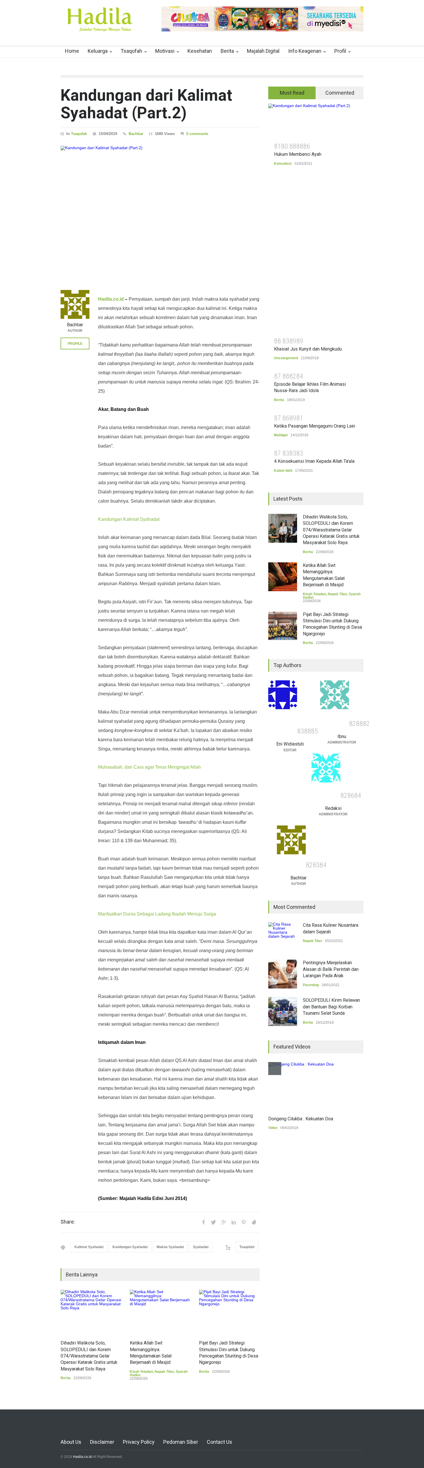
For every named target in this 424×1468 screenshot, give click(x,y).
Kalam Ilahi (283, 471)
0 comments (197, 134)
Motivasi (165, 51)
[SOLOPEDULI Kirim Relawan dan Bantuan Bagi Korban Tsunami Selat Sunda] (282, 1011)
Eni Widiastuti (290, 744)
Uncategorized (286, 358)
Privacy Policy (139, 1442)
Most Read (292, 93)
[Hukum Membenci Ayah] (315, 121)
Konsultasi (283, 164)
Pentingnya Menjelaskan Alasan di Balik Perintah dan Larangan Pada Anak (331, 969)
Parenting (311, 985)
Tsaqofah (131, 51)
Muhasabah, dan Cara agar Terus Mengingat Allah (149, 767)
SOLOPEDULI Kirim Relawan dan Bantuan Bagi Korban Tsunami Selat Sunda (331, 1006)
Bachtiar (136, 134)
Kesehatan (199, 51)
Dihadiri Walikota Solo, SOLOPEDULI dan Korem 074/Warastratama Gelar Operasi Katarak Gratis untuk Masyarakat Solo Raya (89, 1356)
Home (72, 51)
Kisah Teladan (141, 1372)
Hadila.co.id (111, 299)
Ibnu (341, 736)
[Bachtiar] (75, 304)
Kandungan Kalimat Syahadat (129, 519)
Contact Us (219, 1442)
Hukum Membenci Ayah (297, 154)
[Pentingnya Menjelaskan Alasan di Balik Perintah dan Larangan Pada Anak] (282, 974)
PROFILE (75, 344)
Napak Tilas (164, 1372)
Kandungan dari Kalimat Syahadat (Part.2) (146, 104)
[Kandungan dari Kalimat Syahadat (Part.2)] (160, 211)
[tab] (292, 93)
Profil (340, 51)
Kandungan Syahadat (130, 1247)
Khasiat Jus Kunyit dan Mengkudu (308, 349)
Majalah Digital (263, 51)
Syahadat (201, 1247)
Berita (227, 51)
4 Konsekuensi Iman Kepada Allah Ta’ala (314, 461)
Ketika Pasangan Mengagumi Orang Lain (314, 426)
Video (272, 1128)
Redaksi (333, 808)
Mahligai (281, 435)
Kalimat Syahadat (89, 1247)
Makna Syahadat (170, 1247)
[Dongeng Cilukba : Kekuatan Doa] (301, 1086)
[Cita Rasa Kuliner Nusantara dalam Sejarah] (282, 936)
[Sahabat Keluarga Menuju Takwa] (99, 25)
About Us (71, 1442)
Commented (339, 93)
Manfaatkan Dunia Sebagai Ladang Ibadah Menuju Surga (157, 913)
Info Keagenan (304, 51)
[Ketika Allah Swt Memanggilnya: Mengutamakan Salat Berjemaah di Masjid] (160, 1312)
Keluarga (98, 51)
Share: (68, 1221)
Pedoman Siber (180, 1442)
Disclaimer (102, 1442)
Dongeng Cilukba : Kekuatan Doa (300, 1118)
